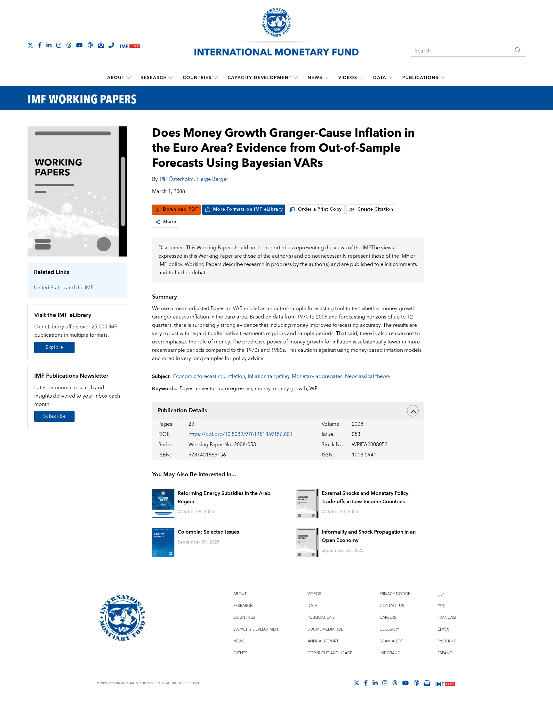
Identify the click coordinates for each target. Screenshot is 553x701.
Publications (420, 78)
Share (169, 222)
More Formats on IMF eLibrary (248, 209)
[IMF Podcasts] (416, 683)
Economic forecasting (198, 376)
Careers (388, 617)
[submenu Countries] (215, 78)
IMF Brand (390, 653)
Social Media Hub (326, 629)
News (315, 78)
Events (240, 653)
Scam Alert (391, 641)
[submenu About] (128, 78)
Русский (446, 641)
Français (446, 617)
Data (379, 78)
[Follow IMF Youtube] (79, 45)
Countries (197, 78)
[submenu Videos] (361, 78)
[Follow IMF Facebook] (40, 45)
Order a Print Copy (320, 209)
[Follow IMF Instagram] (58, 45)
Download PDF (180, 209)
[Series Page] (77, 191)
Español (445, 653)
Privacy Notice (395, 594)
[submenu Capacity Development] (295, 78)
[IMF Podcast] (90, 45)
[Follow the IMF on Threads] (68, 45)
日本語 (443, 629)
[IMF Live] (130, 46)
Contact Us (392, 605)
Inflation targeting (268, 376)
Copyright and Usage (330, 653)
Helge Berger (212, 179)
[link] (158, 222)
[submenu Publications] (442, 78)
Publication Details (182, 410)
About (115, 78)
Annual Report (323, 641)
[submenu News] (326, 78)
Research (153, 78)
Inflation (235, 376)
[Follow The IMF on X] (30, 45)
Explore (54, 347)
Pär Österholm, (177, 179)
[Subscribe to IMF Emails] (101, 45)
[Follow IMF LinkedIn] (49, 45)
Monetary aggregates (317, 376)
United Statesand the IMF (63, 287)
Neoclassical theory (367, 376)
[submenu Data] (390, 78)
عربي (441, 594)
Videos (347, 78)
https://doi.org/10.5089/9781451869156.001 (240, 434)
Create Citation (375, 209)
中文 (441, 605)
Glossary (389, 629)
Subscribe (54, 416)
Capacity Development (260, 78)
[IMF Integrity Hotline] (111, 45)
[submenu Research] (170, 78)
